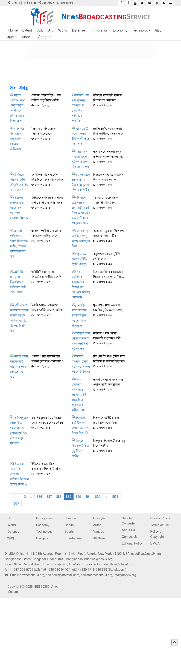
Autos (97, 525)
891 (88, 497)
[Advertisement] (90, 51)
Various (98, 532)
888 (59, 497)
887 (49, 497)
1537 (15, 504)
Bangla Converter (129, 521)
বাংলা (10, 37)
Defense (78, 30)
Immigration (99, 30)
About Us (128, 530)
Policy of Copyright (157, 534)
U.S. (40, 30)
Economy (120, 30)
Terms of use (159, 525)
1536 (114, 497)
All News (99, 538)
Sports (69, 532)
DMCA (155, 544)
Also (158, 30)
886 (39, 497)
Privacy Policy (160, 518)
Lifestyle (99, 518)
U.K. (50, 30)
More (26, 37)
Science (70, 518)
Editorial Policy (132, 544)
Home (13, 30)
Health (69, 525)
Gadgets (44, 37)
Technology (141, 30)
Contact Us (130, 537)
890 (78, 497)
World (62, 30)
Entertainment (74, 538)
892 (97, 497)
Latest (27, 30)
